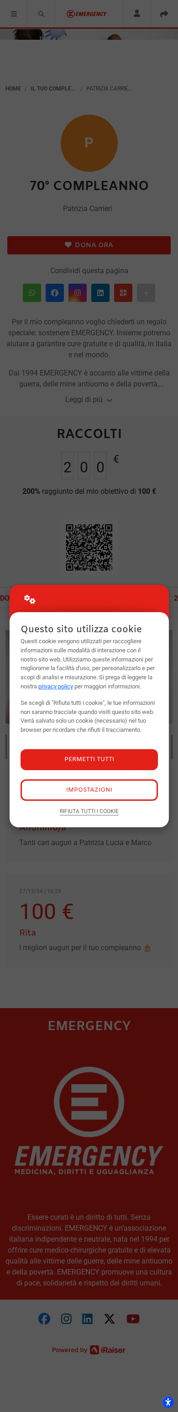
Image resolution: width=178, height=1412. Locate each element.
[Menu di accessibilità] (167, 1401)
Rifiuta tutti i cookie (89, 811)
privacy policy (55, 686)
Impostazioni (89, 790)
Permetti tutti (89, 759)
